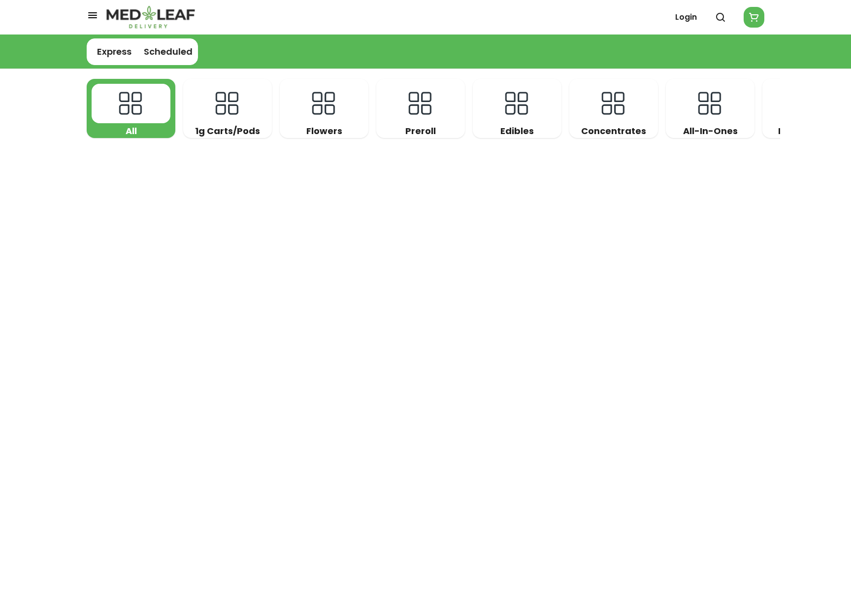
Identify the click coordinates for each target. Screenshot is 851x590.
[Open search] (720, 17)
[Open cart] (752, 17)
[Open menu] (92, 15)
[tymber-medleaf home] (150, 17)
